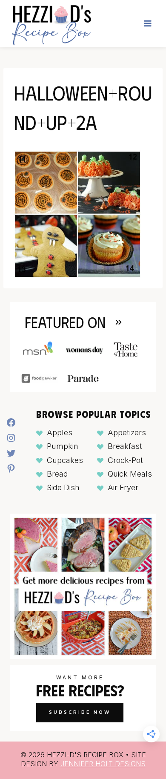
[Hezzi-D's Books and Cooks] (51, 23)
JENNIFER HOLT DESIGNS (103, 763)
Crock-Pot (125, 460)
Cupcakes (65, 460)
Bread (57, 473)
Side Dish (63, 487)
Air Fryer (123, 487)
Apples (59, 432)
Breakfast (125, 446)
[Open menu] (147, 23)
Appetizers (127, 432)
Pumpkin (62, 446)
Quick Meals (130, 473)
